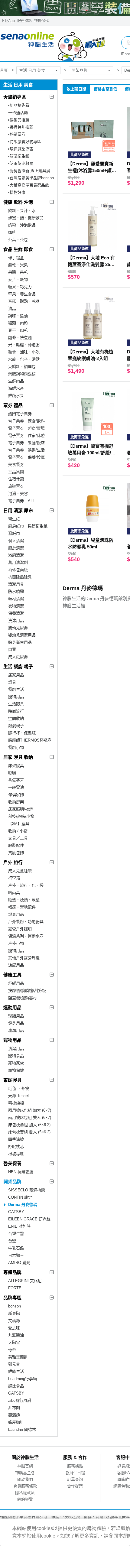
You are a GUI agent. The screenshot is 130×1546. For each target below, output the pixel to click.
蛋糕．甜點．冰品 (24, 301)
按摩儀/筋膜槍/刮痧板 (27, 990)
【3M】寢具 (18, 823)
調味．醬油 (18, 315)
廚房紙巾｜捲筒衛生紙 (27, 526)
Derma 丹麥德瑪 (22, 1204)
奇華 (12, 1349)
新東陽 (14, 1313)
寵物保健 (16, 1070)
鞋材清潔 (16, 598)
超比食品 (16, 1386)
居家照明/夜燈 (20, 809)
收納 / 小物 (18, 831)
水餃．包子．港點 (24, 359)
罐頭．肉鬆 (18, 323)
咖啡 (12, 232)
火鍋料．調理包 (22, 366)
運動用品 (12, 1007)
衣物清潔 (16, 606)
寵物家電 (16, 1063)
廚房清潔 (16, 548)
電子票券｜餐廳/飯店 (26, 442)
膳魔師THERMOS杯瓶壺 (29, 740)
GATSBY (16, 1212)
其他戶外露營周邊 (24, 958)
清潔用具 (16, 584)
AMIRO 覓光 (19, 1262)
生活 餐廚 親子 (18, 666)
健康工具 (12, 974)
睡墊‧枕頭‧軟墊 (24, 900)
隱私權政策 (25, 1492)
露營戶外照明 (20, 929)
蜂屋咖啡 (16, 1422)
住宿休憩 (16, 479)
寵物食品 (16, 1056)
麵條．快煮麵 (20, 337)
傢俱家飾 (16, 794)
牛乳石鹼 (16, 1248)
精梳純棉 (16, 1103)
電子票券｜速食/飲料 (26, 421)
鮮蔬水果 (16, 395)
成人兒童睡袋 (20, 871)
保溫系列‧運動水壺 (26, 936)
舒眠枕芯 (16, 1146)
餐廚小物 (16, 747)
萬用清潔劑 (18, 562)
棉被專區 (16, 1153)
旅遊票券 (16, 486)
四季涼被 (16, 1139)
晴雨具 (14, 892)
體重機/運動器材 (22, 997)
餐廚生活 (16, 689)
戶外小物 (16, 943)
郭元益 (14, 1364)
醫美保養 (12, 1163)
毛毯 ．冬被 (18, 1088)
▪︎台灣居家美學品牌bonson (31, 178)
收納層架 (16, 802)
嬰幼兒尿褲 (18, 627)
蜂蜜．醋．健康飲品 (26, 218)
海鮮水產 (16, 388)
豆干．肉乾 (18, 330)
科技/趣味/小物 (21, 816)
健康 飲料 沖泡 (18, 202)
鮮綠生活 (16, 1371)
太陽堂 (14, 1342)
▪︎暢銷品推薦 (18, 120)
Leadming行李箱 (22, 1378)
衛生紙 (14, 519)
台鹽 (12, 1241)
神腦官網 (25, 1466)
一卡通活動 (18, 112)
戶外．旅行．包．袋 (26, 885)
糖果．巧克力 (20, 286)
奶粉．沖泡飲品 (22, 225)
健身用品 (16, 1023)
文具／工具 (18, 838)
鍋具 (12, 682)
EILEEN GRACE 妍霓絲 (29, 1219)
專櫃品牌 (12, 1272)
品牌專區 (12, 1297)
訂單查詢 (75, 1479)
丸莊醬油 (16, 1335)
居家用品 (16, 675)
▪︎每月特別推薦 (20, 127)
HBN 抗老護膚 (20, 1172)
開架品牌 (79, 70)
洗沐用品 (16, 620)
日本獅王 (16, 1255)
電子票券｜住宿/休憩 (26, 435)
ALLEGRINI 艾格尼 (25, 1280)
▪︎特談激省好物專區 (24, 141)
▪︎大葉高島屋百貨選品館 (28, 185)
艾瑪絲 (14, 1320)
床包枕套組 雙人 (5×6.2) (29, 1132)
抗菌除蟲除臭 (20, 577)
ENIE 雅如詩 (19, 1226)
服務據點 (24, 21)
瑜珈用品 (16, 1030)
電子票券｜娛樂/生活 (26, 450)
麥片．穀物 (18, 279)
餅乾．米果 (18, 265)
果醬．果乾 (18, 272)
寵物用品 (16, 696)
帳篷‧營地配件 (22, 907)
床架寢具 (16, 765)
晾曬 (12, 773)
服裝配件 (16, 845)
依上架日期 (76, 89)
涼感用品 (16, 965)
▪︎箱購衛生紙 (18, 156)
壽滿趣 (14, 1415)
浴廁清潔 (16, 555)
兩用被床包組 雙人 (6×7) (29, 1117)
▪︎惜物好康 (16, 192)
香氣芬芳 (16, 780)
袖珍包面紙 (18, 569)
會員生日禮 (75, 1472)
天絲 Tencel (18, 1095)
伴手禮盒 (16, 257)
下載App (8, 21)
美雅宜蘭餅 (18, 1357)
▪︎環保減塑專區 (20, 149)
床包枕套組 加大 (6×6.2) (29, 1124)
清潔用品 (16, 1048)
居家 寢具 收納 (18, 757)
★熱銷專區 (14, 96)
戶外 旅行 (13, 862)
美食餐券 (16, 464)
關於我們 (25, 1479)
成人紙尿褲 (18, 656)
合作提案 (75, 1486)
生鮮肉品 (16, 381)
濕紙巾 (14, 533)
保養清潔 (16, 613)
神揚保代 (41, 21)
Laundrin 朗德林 (22, 1429)
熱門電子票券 (20, 413)
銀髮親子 (16, 725)
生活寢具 (16, 704)
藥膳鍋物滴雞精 (22, 374)
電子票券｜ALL (21, 501)
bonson (14, 1306)
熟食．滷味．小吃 (24, 352)
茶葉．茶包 (18, 239)
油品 (12, 308)
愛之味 (14, 1328)
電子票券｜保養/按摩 (26, 457)
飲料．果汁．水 (22, 210)
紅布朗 (14, 1407)
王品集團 (16, 471)
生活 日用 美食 (32, 70)
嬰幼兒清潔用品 (22, 635)
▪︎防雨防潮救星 (20, 163)
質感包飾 (16, 852)
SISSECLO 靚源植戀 (26, 1190)
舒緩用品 (16, 983)
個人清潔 (16, 540)
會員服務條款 (25, 1486)
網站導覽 (25, 1499)
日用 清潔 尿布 (18, 510)
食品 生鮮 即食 (18, 249)
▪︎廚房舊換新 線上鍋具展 (29, 170)
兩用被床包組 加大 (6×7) (29, 1110)
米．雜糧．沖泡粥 (24, 345)
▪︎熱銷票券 (16, 134)
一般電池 (16, 787)
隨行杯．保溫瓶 (22, 733)
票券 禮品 (13, 405)
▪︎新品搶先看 (18, 105)
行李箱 (14, 878)
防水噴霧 (16, 591)
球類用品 (16, 1016)
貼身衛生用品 (20, 642)
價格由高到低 (105, 89)
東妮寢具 (12, 1080)
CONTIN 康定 (20, 1197)
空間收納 (16, 718)
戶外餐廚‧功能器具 (26, 921)
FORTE (14, 1288)
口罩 (12, 649)
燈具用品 (16, 914)
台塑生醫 (16, 1233)
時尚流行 (16, 711)
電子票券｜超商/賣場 (26, 428)
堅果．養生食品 (22, 294)
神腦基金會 (25, 1472)
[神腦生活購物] (53, 44)
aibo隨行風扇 (19, 1400)
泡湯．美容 (18, 493)
